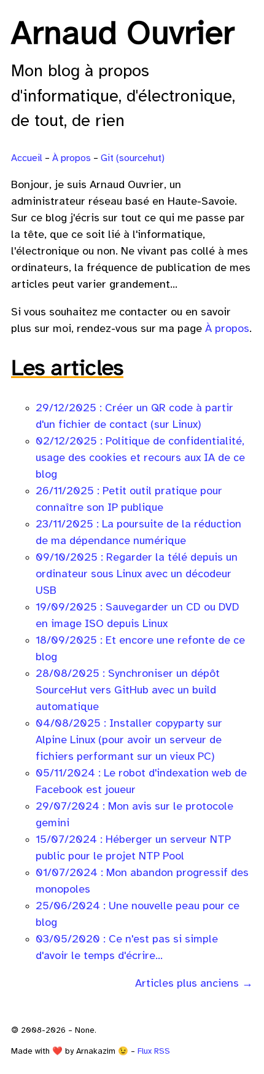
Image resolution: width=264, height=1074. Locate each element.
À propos (71, 158)
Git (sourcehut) (133, 158)
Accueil (26, 158)
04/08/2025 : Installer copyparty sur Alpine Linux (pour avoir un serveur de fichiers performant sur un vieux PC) (129, 740)
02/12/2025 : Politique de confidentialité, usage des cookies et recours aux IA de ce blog (140, 458)
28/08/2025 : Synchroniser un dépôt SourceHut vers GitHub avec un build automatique (128, 690)
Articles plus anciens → (194, 984)
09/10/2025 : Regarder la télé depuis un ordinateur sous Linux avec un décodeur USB (137, 574)
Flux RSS (154, 1051)
